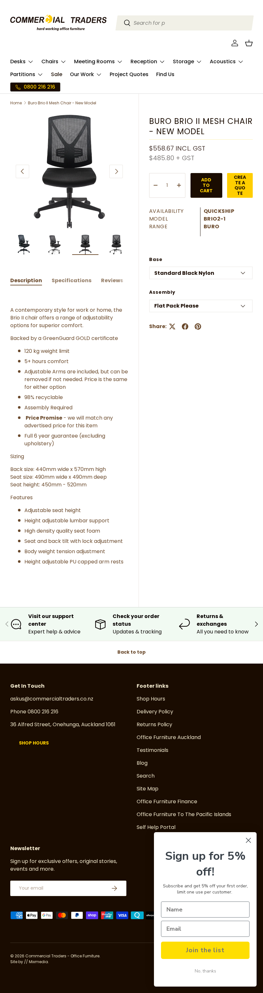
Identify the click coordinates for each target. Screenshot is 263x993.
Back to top (131, 652)
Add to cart (206, 185)
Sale (56, 74)
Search (146, 776)
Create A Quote (240, 185)
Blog (142, 763)
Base (156, 259)
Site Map (147, 788)
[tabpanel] (69, 436)
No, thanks (205, 971)
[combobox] (184, 22)
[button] (249, 43)
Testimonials (152, 750)
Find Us (165, 74)
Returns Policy (154, 724)
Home (16, 103)
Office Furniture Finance (167, 801)
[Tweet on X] (172, 326)
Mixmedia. (39, 961)
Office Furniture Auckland (169, 737)
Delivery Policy (155, 711)
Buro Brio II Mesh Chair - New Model (62, 103)
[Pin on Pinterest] (197, 326)
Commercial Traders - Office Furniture (62, 956)
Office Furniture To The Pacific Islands (184, 814)
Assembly (162, 292)
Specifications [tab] (71, 280)
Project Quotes (129, 74)
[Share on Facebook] (185, 326)
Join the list (205, 950)
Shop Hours (34, 743)
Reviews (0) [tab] (117, 280)
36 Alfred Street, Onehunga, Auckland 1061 (62, 724)
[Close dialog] (248, 840)
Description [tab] (26, 280)
